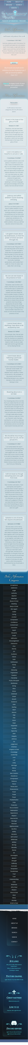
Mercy (14, 768)
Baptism (14, 596)
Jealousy (14, 739)
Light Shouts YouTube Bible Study (14, 979)
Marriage (14, 765)
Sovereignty (14, 855)
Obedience (14, 776)
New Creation (14, 773)
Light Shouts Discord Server (14, 1032)
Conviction (14, 627)
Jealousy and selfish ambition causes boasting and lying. (14, 198)
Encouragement (14, 641)
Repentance (14, 813)
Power (14, 792)
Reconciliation (14, 808)
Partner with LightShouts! (14, 1010)
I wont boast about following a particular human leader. (14, 358)
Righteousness (14, 826)
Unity (14, 882)
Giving (14, 686)
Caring (14, 614)
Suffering (14, 863)
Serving (14, 845)
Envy (14, 646)
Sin (14, 853)
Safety (14, 831)
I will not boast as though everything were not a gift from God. (14, 476)
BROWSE (9, 5)
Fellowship (14, 670)
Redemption (14, 810)
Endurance (14, 643)
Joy (14, 741)
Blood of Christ (14, 601)
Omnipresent (14, 778)
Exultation (14, 654)
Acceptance (14, 585)
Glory (13, 688)
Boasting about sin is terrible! (14, 393)
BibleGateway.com (14, 1001)
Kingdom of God (14, 749)
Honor (14, 720)
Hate (14, 704)
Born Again (14, 609)
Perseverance (14, 789)
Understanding (14, 879)
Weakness (14, 884)
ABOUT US (19, 2)
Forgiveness (14, 672)
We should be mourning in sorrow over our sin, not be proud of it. (14, 438)
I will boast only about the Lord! (14, 36)
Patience (14, 781)
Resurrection (14, 818)
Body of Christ (14, 606)
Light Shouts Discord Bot (14, 1034)
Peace (14, 784)
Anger (14, 590)
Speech (14, 858)
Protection (14, 805)
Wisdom (14, 890)
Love (14, 757)
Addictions (14, 588)
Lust (14, 760)
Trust (14, 874)
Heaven (14, 712)
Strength (14, 861)
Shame (14, 850)
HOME (9, 2)
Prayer (14, 797)
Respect (14, 816)
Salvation (14, 834)
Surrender (14, 866)
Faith (14, 659)
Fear (14, 667)
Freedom (14, 675)
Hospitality (14, 725)
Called (14, 612)
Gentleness (14, 683)
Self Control (14, 837)
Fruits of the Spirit (14, 680)
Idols (14, 733)
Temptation (13, 869)
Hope (14, 723)
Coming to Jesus (14, 970)
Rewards (14, 823)
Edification (14, 638)
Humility (14, 728)
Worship (14, 900)
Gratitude (14, 694)
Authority (14, 593)
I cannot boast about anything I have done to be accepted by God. (14, 325)
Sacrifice (14, 829)
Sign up (6, 83)
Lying (13, 763)
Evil (14, 651)
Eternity (14, 649)
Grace (14, 691)
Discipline (14, 633)
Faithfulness (14, 662)
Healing (14, 707)
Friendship (14, 678)
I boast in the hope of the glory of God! (14, 121)
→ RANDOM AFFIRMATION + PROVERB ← (14, 21)
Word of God (14, 892)
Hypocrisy (14, 731)
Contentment (14, 625)
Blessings (14, 598)
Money (14, 770)
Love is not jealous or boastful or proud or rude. (13, 153)
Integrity (14, 736)
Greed (14, 696)
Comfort (14, 617)
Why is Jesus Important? (14, 968)
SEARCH (19, 5)
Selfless (14, 842)
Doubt (14, 635)
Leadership (14, 755)
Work (14, 895)
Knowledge (14, 752)
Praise (14, 794)
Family (14, 665)
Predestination (14, 800)
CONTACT (14, 942)
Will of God (14, 887)
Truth (13, 876)
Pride (14, 802)
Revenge (14, 821)
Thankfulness (14, 871)
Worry (14, 898)
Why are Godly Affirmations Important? (14, 965)
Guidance (14, 702)
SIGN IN (14, 8)
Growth (14, 699)
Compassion (14, 620)
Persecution (13, 786)
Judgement (14, 744)
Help (14, 715)
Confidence (14, 622)
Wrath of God (14, 903)
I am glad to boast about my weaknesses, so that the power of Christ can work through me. (14, 237)
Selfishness (14, 839)
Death (14, 630)
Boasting (14, 604)
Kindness (14, 747)
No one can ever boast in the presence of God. (14, 277)
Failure (14, 657)
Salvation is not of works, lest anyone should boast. (14, 519)
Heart (14, 710)
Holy (14, 718)
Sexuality (14, 847)
